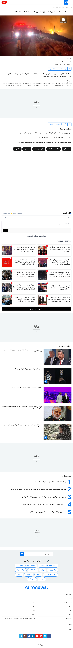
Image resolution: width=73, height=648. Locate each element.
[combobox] (36, 554)
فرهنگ (38, 574)
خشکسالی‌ (66, 149)
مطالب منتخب (65, 346)
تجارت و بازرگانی (67, 603)
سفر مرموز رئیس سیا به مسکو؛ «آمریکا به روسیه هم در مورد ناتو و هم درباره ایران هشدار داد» (44, 133)
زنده (4, 2)
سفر (70, 610)
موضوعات (68, 594)
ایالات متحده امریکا (56, 7)
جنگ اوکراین (53, 570)
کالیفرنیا (17, 149)
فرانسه (41, 579)
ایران (42, 570)
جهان (63, 7)
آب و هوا (27, 149)
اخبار (67, 7)
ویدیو (70, 614)
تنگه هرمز (28, 574)
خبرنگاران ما (68, 618)
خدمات (69, 624)
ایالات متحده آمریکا (54, 149)
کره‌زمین (33, 603)
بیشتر (70, 629)
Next (70, 606)
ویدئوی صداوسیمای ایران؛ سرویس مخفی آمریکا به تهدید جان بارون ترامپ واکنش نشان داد (45, 142)
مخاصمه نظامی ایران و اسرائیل (48, 565)
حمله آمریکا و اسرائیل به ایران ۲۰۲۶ (26, 565)
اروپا (70, 599)
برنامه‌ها (33, 614)
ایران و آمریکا (20, 570)
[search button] (22, 554)
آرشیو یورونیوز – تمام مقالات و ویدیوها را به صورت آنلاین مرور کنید (18, 618)
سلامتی (33, 606)
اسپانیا (19, 574)
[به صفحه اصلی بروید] (66, 2)
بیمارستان (32, 579)
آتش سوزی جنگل (39, 149)
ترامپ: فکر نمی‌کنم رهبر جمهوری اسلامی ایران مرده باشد (55, 138)
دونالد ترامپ (33, 570)
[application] (36, 35)
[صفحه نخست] (70, 7)
